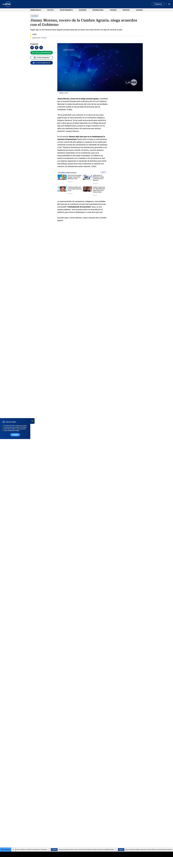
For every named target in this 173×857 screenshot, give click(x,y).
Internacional (98, 10)
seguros (100, 849)
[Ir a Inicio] (7, 4)
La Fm (34, 34)
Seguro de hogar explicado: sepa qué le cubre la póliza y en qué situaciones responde (128, 849)
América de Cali (160, 849)
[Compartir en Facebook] (32, 47)
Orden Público (35, 10)
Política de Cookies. (14, 430)
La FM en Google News (43, 57)
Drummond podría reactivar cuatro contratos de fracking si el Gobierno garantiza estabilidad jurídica (66, 849)
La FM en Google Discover (43, 62)
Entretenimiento (66, 10)
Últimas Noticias (5, 849)
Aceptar (15, 434)
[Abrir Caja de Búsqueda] (169, 4)
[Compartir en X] (36, 47)
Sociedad (139, 10)
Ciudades (113, 10)
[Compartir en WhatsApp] (41, 47)
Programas (158, 4)
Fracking (33, 849)
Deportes (126, 10)
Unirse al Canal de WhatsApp (43, 52)
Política (50, 10)
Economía (82, 10)
